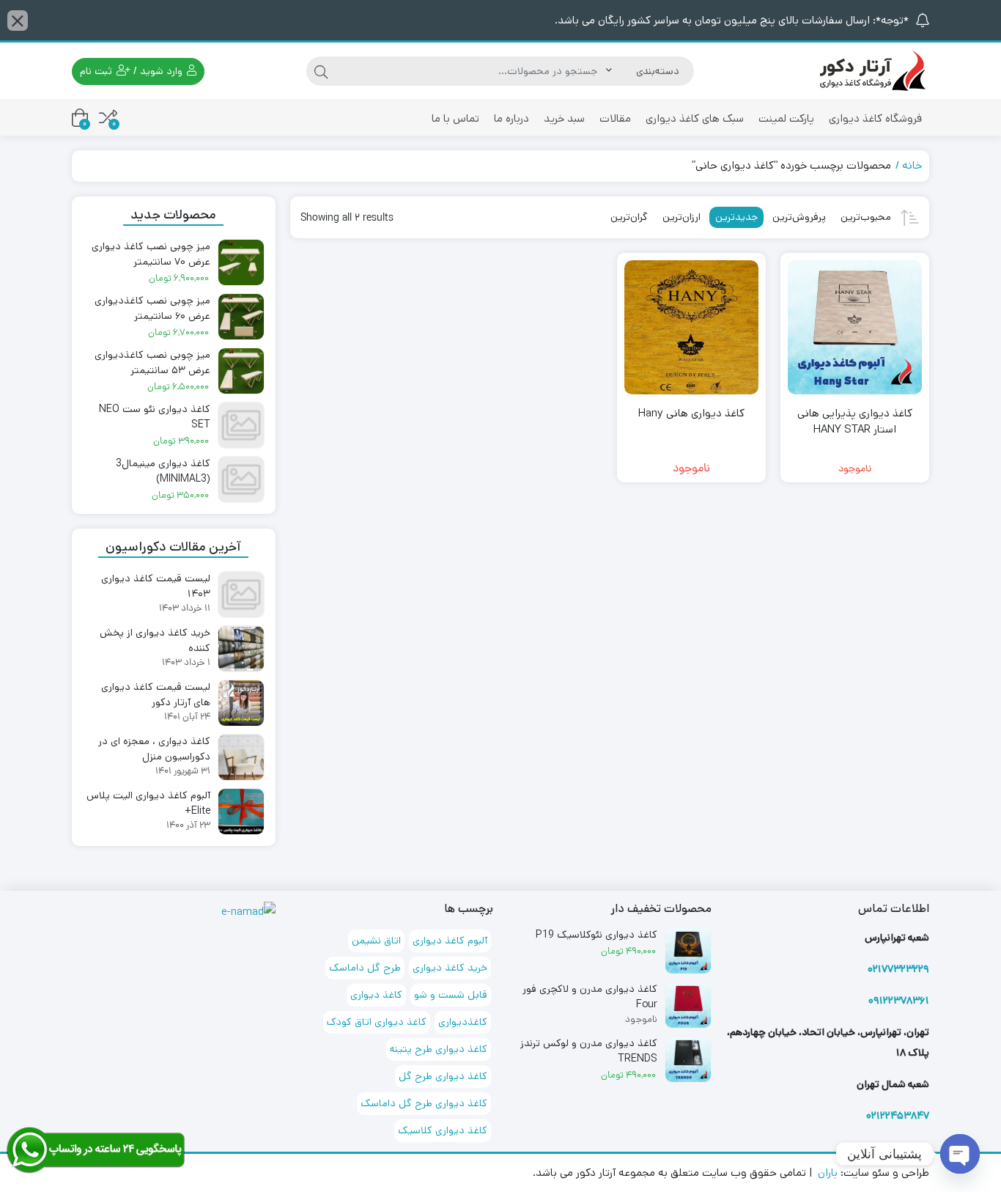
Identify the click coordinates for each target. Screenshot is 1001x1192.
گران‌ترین (629, 217)
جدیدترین (736, 217)
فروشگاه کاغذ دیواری (875, 118)
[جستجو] (321, 71)
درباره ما (511, 118)
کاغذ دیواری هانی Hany (691, 413)
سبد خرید (564, 118)
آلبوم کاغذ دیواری (450, 940)
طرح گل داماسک (365, 967)
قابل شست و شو (450, 994)
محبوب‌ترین (866, 217)
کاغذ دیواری (376, 994)
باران (828, 1172)
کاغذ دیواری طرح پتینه (438, 1049)
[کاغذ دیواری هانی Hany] (691, 327)
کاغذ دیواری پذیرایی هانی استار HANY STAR (854, 421)
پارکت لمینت (786, 118)
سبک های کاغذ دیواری (695, 118)
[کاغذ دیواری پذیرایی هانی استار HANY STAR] (855, 327)
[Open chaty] (960, 1154)
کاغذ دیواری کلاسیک (442, 1130)
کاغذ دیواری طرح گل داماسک (424, 1103)
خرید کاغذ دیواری (450, 967)
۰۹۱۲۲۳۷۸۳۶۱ (898, 1000)
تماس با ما (455, 118)
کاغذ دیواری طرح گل (443, 1076)
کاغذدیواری (462, 1022)
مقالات (615, 118)
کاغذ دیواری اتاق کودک (376, 1022)
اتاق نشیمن (376, 940)
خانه (912, 165)
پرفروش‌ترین (799, 217)
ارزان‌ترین (681, 217)
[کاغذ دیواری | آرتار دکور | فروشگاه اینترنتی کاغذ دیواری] (870, 71)
